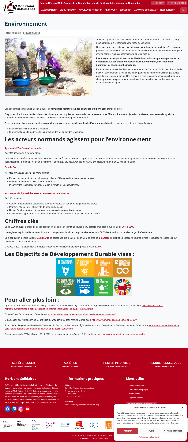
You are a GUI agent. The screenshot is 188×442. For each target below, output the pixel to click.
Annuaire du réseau (145, 10)
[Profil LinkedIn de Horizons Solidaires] (14, 409)
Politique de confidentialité (149, 437)
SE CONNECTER (178, 3)
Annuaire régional (136, 386)
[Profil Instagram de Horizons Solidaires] (21, 409)
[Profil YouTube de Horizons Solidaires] (27, 409)
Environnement (31, 33)
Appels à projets (136, 398)
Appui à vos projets (90, 10)
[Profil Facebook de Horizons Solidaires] (7, 409)
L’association (48, 10)
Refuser (150, 431)
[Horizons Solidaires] (19, 7)
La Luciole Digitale (100, 438)
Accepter (128, 431)
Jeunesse (125, 10)
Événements (134, 394)
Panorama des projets (138, 390)
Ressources (167, 10)
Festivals (110, 10)
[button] (182, 407)
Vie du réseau (67, 10)
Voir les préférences (173, 431)
